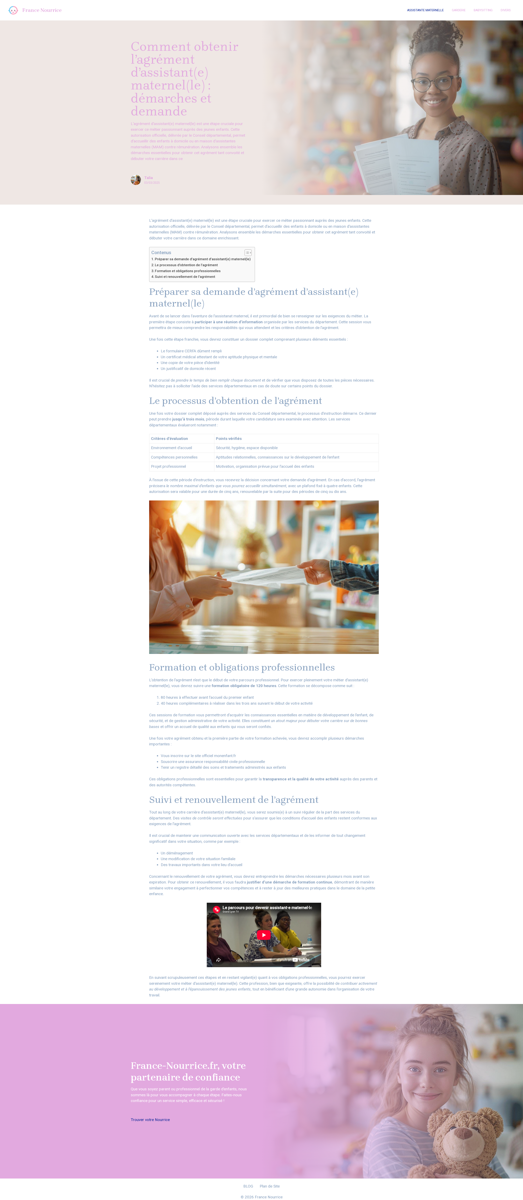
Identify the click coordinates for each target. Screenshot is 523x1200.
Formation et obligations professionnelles (188, 271)
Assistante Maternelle (425, 10)
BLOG (248, 1186)
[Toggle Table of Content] (246, 252)
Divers (506, 10)
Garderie (459, 10)
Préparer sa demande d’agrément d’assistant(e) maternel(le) (203, 259)
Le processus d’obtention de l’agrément (186, 265)
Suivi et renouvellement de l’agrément (185, 277)
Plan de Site (270, 1186)
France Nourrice (42, 10)
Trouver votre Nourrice (150, 1119)
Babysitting (483, 10)
